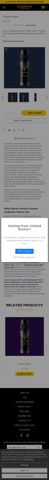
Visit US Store (24, 251)
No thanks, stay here (24, 257)
